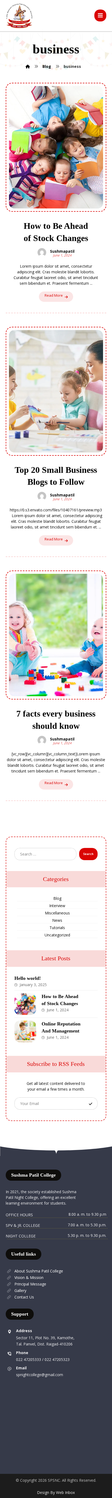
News (57, 920)
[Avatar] (42, 252)
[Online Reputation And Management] (25, 1031)
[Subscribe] (90, 1103)
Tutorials (57, 927)
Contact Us (24, 1297)
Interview (57, 905)
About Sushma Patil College (38, 1271)
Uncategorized (57, 935)
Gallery (20, 1290)
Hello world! (27, 978)
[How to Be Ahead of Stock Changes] (25, 1004)
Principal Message (30, 1284)
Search (88, 854)
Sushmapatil (62, 251)
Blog (57, 898)
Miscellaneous (57, 913)
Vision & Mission (28, 1277)
